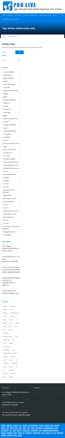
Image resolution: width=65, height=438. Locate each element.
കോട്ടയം (5, 106)
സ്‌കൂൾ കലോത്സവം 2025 (10, 165)
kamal (4, 326)
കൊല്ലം (5, 81)
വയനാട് (5, 140)
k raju (16, 326)
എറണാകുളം (6, 112)
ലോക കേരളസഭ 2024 (9, 174)
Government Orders (7, 19)
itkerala (16, 323)
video (4, 376)
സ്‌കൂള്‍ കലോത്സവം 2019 (10, 211)
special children (15, 363)
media (4, 343)
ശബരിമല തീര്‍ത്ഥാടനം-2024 (11, 168)
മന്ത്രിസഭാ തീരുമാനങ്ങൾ (10, 90)
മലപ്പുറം (5, 128)
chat (11, 309)
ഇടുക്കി (5, 97)
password (11, 343)
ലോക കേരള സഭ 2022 (9, 198)
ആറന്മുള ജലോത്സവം (9, 232)
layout (16, 336)
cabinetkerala (12, 306)
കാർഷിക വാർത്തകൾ (9, 125)
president (5, 356)
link (13, 340)
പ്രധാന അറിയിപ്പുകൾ (9, 84)
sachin (4, 360)
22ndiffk (5, 306)
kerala (10, 326)
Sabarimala (16, 19)
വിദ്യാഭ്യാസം (6, 109)
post (13, 350)
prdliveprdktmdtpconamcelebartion (10, 353)
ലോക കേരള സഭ (8, 217)
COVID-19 (5, 208)
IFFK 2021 (5, 205)
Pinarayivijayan (6, 350)
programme (12, 356)
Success (10, 366)
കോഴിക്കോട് (6, 137)
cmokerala (5, 313)
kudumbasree (6, 333)
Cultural (55, 15)
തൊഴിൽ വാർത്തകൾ (9, 100)
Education (26, 15)
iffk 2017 (11, 319)
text (4, 370)
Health (49, 15)
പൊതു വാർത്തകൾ (8, 72)
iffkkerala (5, 323)
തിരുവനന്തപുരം (7, 75)
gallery (4, 319)
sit (16, 360)
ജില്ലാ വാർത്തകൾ (8, 78)
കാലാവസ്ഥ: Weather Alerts (11, 143)
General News (9, 15)
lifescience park (6, 340)
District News (17, 15)
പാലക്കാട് (6, 122)
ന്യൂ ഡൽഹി (6, 156)
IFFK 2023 (5, 184)
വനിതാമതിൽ (7, 235)
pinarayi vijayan (6, 346)
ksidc (4, 329)
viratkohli (10, 376)
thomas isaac (11, 370)
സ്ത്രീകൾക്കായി (7, 195)
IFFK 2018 (5, 223)
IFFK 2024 (6, 171)
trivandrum (13, 373)
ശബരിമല (6, 181)
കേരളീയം (6, 177)
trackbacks (5, 373)
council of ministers (15, 313)
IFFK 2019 (5, 220)
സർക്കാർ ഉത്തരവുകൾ (9, 131)
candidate (5, 309)
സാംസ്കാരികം (7, 134)
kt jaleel (10, 329)
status (4, 366)
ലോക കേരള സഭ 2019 (9, 214)
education (12, 316)
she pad (10, 360)
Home (4, 15)
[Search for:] (8, 52)
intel (11, 323)
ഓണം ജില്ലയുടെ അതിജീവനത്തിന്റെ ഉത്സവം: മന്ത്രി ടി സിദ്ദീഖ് (10, 248)
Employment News (33, 15)
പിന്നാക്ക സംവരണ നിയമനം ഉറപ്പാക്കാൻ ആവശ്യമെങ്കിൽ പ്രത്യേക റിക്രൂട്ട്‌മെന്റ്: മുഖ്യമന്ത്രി (11, 270)
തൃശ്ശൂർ (5, 115)
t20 (16, 366)
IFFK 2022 (5, 187)
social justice (5, 363)
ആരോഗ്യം (6, 103)
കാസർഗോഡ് (7, 153)
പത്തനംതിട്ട (6, 87)
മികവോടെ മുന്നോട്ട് (8, 201)
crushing (5, 316)
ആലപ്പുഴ (5, 94)
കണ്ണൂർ (5, 146)
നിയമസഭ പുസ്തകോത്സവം (10, 162)
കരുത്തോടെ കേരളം (9, 159)
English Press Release (9, 150)
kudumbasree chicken (7, 336)
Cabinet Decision (43, 15)
